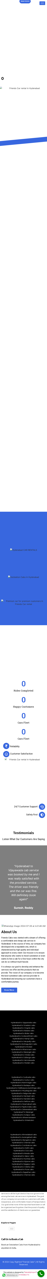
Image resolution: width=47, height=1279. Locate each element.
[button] (9, 990)
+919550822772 (23, 1275)
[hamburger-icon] (42, 3)
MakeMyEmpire (30, 1272)
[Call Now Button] (41, 1273)
